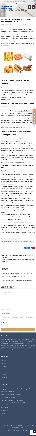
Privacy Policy (4, 377)
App (22, 397)
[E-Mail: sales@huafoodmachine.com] (34, 122)
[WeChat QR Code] (34, 119)
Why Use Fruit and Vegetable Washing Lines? (14, 276)
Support (3, 371)
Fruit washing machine (7, 241)
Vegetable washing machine (13, 239)
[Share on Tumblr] (34, 249)
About (2, 2)
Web (19, 397)
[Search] (33, 7)
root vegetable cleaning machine (24, 241)
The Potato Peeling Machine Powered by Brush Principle (17, 273)
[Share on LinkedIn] (29, 249)
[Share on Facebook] (25, 249)
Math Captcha (4, 322)
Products (3, 363)
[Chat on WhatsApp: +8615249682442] (34, 113)
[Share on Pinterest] (32, 249)
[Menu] (29, 7)
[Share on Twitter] (27, 249)
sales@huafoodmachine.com (13, 394)
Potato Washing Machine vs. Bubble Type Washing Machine (18, 280)
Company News (17, 10)
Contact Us (4, 374)
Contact (7, 2)
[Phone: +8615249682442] (34, 110)
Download (3, 369)
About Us (29, 349)
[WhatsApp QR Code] (34, 116)
